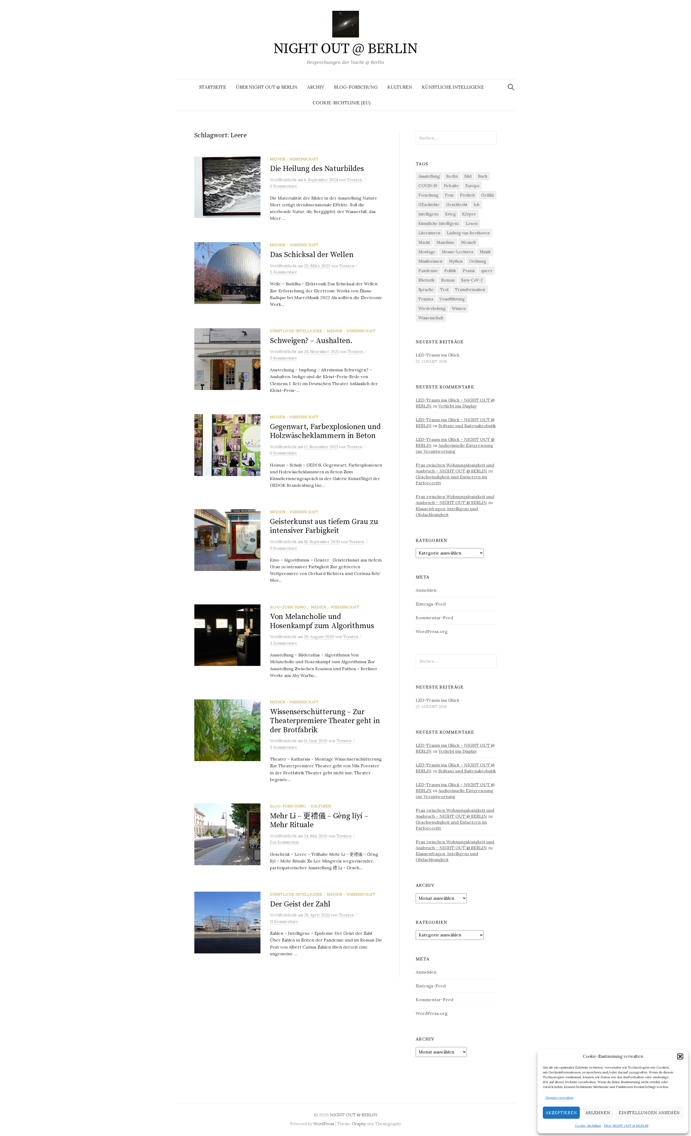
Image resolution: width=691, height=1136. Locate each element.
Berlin (452, 176)
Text (444, 289)
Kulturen (399, 87)
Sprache (426, 289)
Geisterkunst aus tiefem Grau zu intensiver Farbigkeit (324, 526)
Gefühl (487, 195)
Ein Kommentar (284, 842)
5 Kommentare (283, 272)
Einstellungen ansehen (649, 1112)
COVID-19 (427, 185)
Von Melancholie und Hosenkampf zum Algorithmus (322, 621)
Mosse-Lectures (457, 251)
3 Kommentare (283, 643)
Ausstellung (429, 176)
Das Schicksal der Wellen (311, 254)
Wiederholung (431, 308)
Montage (426, 251)
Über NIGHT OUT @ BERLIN (626, 1126)
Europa (472, 185)
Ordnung (477, 261)
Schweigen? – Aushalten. (311, 340)
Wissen (459, 308)
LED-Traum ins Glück (437, 355)
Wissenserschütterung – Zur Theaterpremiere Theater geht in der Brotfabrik (325, 721)
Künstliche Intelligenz (453, 87)
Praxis (469, 270)
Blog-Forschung (356, 87)
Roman (448, 280)
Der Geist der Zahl (300, 904)
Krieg (450, 214)
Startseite (212, 87)
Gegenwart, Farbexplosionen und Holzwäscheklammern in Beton (325, 431)
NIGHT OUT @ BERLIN (345, 49)
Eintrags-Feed (431, 604)
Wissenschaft (430, 317)
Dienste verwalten (559, 1098)
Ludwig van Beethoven (468, 232)
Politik (450, 270)
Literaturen (429, 232)
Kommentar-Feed (434, 617)
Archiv (315, 87)
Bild (468, 176)
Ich (476, 204)
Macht (424, 242)
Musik (485, 251)
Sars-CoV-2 (472, 280)
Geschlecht (456, 204)
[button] (680, 1056)
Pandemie (428, 270)
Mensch (468, 242)
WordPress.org (432, 631)
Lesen (471, 223)
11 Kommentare (284, 921)
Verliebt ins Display (457, 406)
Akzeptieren (561, 1112)
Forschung (428, 195)
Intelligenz (428, 214)
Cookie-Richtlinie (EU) (341, 103)
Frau (449, 195)
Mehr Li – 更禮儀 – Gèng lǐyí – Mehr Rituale (319, 820)
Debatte (451, 185)
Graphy (359, 1123)
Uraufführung (452, 299)
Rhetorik (426, 280)
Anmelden (426, 590)
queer (486, 270)
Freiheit (467, 195)
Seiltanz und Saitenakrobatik (467, 425)
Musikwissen (430, 261)
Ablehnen (597, 1112)
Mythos (456, 261)
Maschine (445, 242)
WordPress (323, 1123)
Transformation (470, 289)
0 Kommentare (283, 186)
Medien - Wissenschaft (294, 159)
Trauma (425, 299)
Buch (482, 176)
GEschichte (429, 204)
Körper (469, 214)
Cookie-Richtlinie (588, 1126)
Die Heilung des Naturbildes (317, 168)
